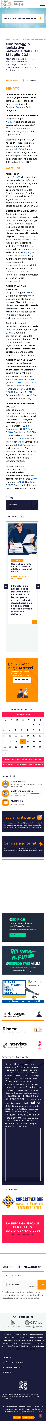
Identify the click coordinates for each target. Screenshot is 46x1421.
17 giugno (11, 315)
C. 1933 (16, 177)
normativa (13, 505)
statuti (13, 1123)
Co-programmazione (22, 1078)
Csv (24, 1082)
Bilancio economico (21, 1076)
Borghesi (20, 107)
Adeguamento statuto (26, 1064)
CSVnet (30, 1082)
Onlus (8, 1106)
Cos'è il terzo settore (13, 1362)
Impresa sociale (21, 1093)
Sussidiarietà (22, 1124)
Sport (7, 1124)
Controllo (35, 1078)
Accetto (17, 1417)
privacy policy (8, 1295)
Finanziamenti (25, 1084)
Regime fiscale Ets (31, 1112)
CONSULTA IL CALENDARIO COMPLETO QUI (23, 759)
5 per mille (11, 1064)
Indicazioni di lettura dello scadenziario (23, 765)
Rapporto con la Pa (14, 1112)
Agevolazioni (28, 1067)
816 (11, 98)
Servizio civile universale (22, 1121)
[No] (43, 1412)
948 (10, 122)
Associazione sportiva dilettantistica (17, 1073)
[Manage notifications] (40, 1416)
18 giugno (28, 253)
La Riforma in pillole (12, 1367)
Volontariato (19, 1126)
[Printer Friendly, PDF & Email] (22, 81)
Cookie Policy (28, 1417)
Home (8, 40)
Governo (9, 1093)
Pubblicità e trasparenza (28, 1109)
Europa (16, 1084)
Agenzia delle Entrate (14, 1067)
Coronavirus (13, 1081)
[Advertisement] (23, 887)
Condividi (33, 81)
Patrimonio (14, 1109)
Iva (31, 1093)
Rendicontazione (28, 1118)
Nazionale (17, 40)
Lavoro (36, 1093)
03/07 (20, 445)
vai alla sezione (22, 680)
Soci (34, 1121)
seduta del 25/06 (15, 149)
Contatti (6, 1372)
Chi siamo (6, 1357)
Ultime (15, 516)
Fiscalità (30, 1087)
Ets (11, 1084)
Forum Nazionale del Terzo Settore (24, 1090)
